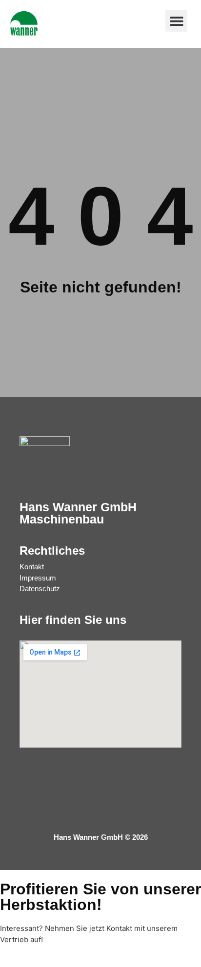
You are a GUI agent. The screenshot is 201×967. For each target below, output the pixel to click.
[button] (176, 21)
